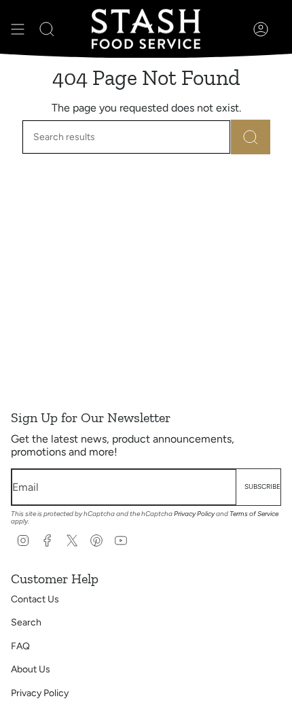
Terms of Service (254, 513)
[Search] (250, 137)
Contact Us (35, 599)
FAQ (20, 646)
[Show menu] (17, 29)
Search (26, 622)
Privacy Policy (194, 513)
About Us (30, 669)
